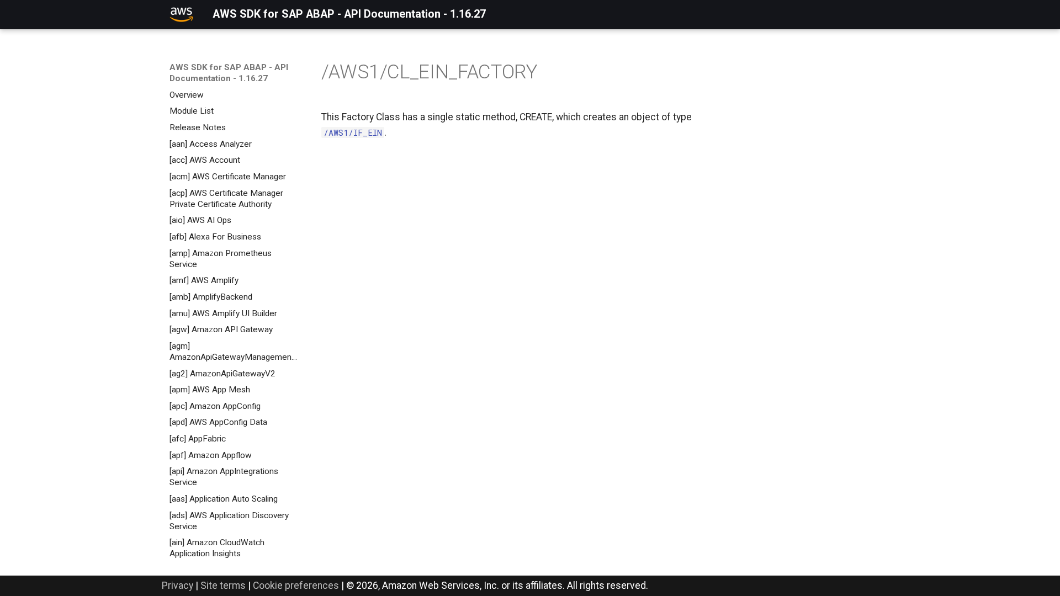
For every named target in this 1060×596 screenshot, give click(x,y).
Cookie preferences (296, 585)
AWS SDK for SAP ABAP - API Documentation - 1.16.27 (228, 72)
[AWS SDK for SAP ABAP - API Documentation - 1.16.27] (181, 14)
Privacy (177, 585)
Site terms (223, 585)
